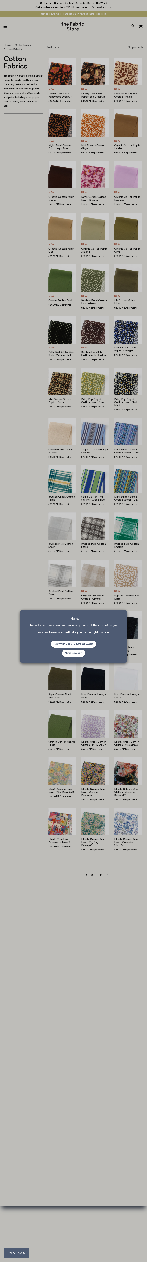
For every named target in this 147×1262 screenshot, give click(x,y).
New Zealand (73, 653)
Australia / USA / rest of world (74, 644)
